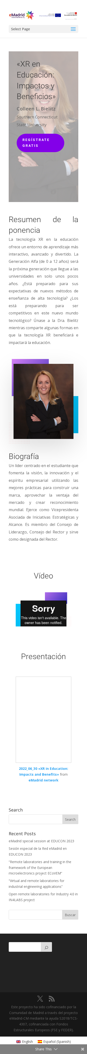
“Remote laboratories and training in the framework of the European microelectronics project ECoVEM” (40, 867)
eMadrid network (43, 780)
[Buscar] (46, 947)
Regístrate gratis (36, 143)
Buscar (70, 915)
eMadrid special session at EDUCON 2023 (41, 841)
